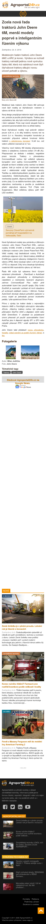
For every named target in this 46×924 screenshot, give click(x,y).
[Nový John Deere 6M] (23, 97)
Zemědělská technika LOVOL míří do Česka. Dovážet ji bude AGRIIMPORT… (29, 844)
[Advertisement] (23, 485)
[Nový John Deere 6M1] (11, 358)
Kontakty (26, 899)
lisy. (3, 335)
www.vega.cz (28, 920)
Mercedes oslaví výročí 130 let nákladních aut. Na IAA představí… (28, 885)
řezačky (5, 332)
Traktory (6, 372)
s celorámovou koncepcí (19, 141)
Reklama (35, 899)
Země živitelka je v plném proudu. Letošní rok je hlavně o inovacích (29, 821)
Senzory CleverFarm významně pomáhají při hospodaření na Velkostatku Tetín (20, 233)
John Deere (17, 372)
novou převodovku (36, 329)
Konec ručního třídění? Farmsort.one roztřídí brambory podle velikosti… (29, 833)
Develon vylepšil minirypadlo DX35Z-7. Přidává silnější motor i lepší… (29, 863)
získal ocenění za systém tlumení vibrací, (25, 332)
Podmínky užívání (31, 901)
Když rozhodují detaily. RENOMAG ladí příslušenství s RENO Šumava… (30, 874)
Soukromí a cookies (31, 904)
